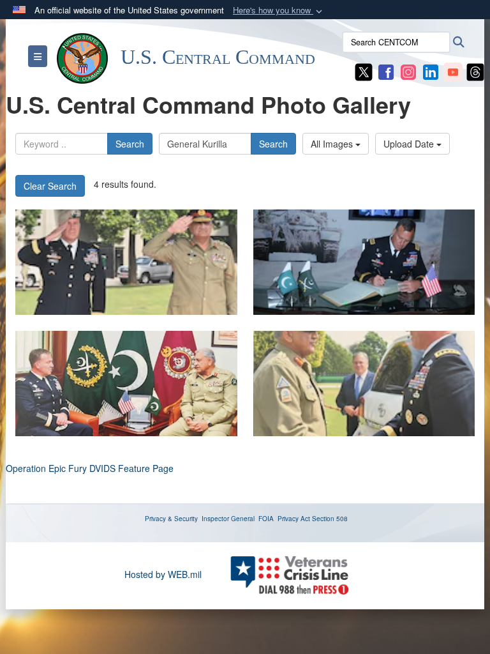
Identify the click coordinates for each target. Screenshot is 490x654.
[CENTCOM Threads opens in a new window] (475, 71)
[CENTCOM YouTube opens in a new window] (453, 71)
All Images (333, 143)
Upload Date (409, 143)
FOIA (266, 518)
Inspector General (228, 518)
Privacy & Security (171, 518)
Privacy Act (294, 518)
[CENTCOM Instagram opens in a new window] (408, 71)
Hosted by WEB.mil (163, 574)
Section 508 (330, 518)
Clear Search (50, 185)
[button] (279, 10)
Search (129, 143)
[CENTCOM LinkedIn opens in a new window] (430, 71)
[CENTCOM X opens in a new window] (363, 71)
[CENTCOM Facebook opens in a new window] (386, 71)
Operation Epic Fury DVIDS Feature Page (90, 468)
